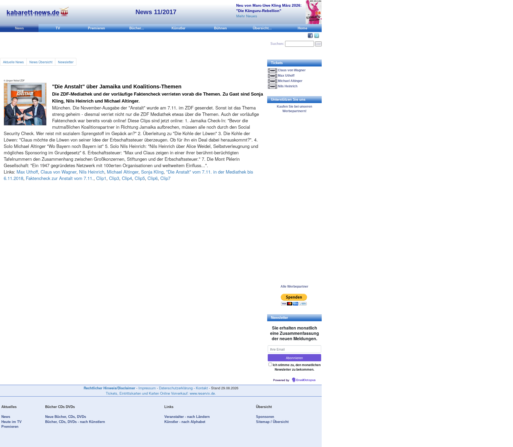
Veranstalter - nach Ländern (187, 417)
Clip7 (165, 178)
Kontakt (202, 387)
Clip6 (152, 178)
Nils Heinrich (91, 171)
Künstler (178, 28)
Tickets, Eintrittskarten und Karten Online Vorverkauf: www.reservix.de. (161, 393)
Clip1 (101, 178)
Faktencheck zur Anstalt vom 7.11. (60, 178)
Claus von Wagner (58, 171)
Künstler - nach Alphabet (184, 422)
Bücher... (136, 28)
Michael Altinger (122, 171)
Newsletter (65, 62)
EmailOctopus (306, 380)
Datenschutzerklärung (176, 387)
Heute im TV (11, 422)
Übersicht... (262, 28)
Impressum (147, 387)
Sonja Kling (152, 171)
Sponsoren (265, 417)
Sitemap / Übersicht (272, 422)
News (19, 28)
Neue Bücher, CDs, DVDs (65, 417)
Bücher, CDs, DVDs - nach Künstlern (75, 422)
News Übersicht (40, 62)
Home (302, 28)
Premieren (96, 28)
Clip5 (140, 178)
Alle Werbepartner (294, 286)
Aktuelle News (13, 62)
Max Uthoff (27, 171)
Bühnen (220, 28)
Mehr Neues (246, 16)
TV (58, 28)
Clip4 (127, 178)
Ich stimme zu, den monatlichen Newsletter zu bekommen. (297, 367)
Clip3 (114, 178)
